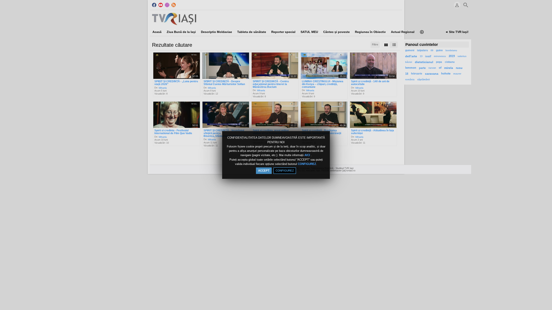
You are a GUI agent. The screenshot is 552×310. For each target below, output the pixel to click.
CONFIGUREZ (307, 164)
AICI (307, 155)
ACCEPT (264, 170)
